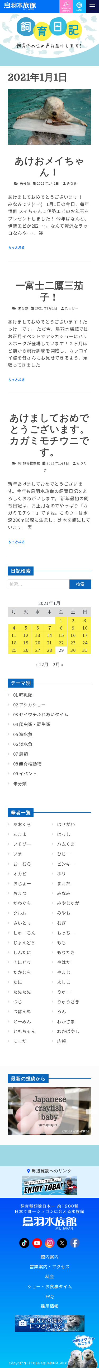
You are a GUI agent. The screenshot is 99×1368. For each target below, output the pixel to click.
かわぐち (22, 903)
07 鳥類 (20, 754)
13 (37, 635)
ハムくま (66, 844)
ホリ (61, 873)
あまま (20, 834)
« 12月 (42, 664)
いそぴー (22, 844)
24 (85, 642)
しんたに (22, 952)
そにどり (22, 962)
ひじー (63, 854)
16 (73, 635)
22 (61, 642)
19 (26, 642)
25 (14, 650)
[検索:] (49, 584)
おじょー (22, 883)
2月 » (58, 664)
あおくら (22, 824)
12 (26, 635)
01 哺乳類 (22, 695)
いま (17, 854)
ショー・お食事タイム (49, 1286)
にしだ (20, 1041)
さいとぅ (22, 923)
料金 (49, 1276)
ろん (61, 1011)
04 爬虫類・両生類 (31, 724)
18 (14, 642)
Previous (4, 1112)
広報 (61, 1041)
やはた (63, 962)
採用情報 (50, 1306)
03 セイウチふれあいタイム (40, 714)
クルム (19, 913)
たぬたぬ (22, 992)
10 (85, 628)
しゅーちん (24, 932)
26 (26, 650)
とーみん (22, 1021)
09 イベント (25, 773)
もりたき (66, 952)
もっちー (66, 932)
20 (37, 642)
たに (17, 982)
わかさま (66, 1021)
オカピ (20, 873)
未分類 (25, 183)
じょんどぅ (24, 942)
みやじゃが (68, 903)
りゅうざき (68, 1001)
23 (73, 642)
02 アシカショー (29, 704)
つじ (17, 1001)
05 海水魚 (22, 734)
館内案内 (50, 1257)
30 (73, 650)
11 (14, 635)
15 (61, 635)
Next (88, 1112)
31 (85, 650)
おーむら (22, 864)
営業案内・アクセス (50, 1266)
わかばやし (68, 1031)
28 (49, 650)
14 (49, 635)
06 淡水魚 (22, 744)
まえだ (63, 883)
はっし (63, 834)
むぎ (61, 923)
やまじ (63, 972)
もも (61, 942)
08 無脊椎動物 (29, 463)
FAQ (49, 1296)
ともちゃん (24, 1031)
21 (49, 642)
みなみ (63, 893)
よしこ (63, 982)
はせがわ (66, 824)
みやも (63, 913)
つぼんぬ (22, 1011)
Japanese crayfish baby (49, 1108)
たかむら (22, 972)
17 (85, 635)
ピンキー (66, 864)
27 (37, 650)
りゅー (63, 992)
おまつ (20, 893)
